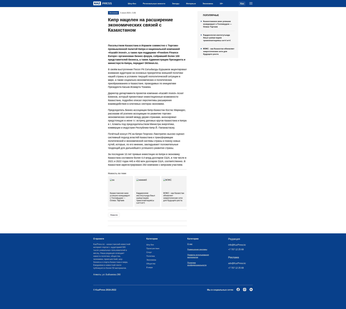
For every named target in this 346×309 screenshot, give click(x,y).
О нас (189, 244)
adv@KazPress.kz (237, 263)
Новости (114, 215)
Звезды (175, 3)
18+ (221, 3)
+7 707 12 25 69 (236, 249)
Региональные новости (154, 3)
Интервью (191, 3)
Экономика (208, 3)
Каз (242, 3)
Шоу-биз (132, 3)
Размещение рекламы (197, 249)
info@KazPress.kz (237, 245)
